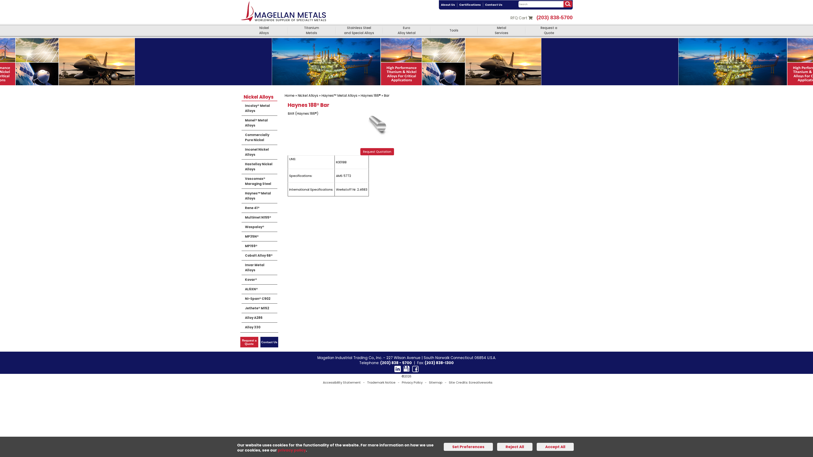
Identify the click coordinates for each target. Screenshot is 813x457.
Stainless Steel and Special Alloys (359, 30)
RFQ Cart (519, 18)
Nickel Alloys (264, 30)
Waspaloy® (254, 227)
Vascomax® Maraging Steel (258, 181)
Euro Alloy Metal (407, 30)
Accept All (555, 446)
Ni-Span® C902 (257, 298)
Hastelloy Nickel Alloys (258, 166)
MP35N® (252, 236)
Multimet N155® (258, 217)
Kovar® (251, 279)
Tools (453, 30)
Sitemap (435, 382)
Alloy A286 (254, 317)
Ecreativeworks (480, 382)
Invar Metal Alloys (254, 267)
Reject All (515, 446)
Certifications (470, 5)
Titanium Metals (311, 30)
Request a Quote (549, 30)
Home (290, 95)
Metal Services (501, 30)
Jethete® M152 (257, 308)
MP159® (251, 246)
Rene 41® (252, 208)
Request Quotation (377, 152)
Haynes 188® (371, 95)
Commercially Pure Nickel (257, 137)
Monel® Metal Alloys (256, 123)
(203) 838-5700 (554, 17)
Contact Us (493, 5)
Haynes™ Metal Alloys (339, 95)
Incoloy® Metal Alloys (257, 108)
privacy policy (292, 450)
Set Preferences (468, 446)
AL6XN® (251, 289)
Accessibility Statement (342, 382)
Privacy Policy (412, 382)
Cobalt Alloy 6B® (259, 255)
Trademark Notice (381, 382)
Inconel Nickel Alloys (257, 152)
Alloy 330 (252, 327)
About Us (448, 5)
